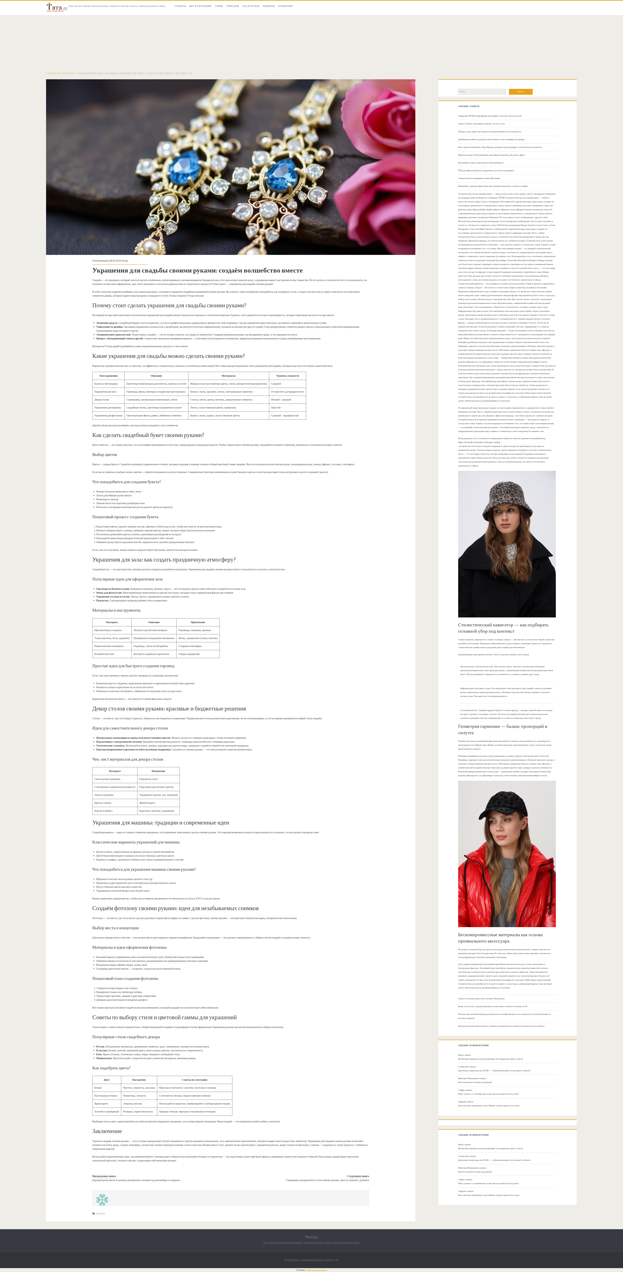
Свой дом (232, 6)
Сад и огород (251, 6)
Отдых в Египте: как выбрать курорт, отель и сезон (481, 123)
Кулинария (285, 6)
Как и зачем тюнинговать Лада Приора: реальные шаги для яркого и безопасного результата (500, 147)
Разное (68, 73)
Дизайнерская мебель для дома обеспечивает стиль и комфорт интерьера (491, 139)
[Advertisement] (311, 39)
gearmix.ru (321, 1270)
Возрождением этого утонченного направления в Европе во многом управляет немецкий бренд (501, 438)
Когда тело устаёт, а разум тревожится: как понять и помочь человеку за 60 (492, 1006)
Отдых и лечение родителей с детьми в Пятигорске (481, 998)
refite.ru (310, 1270)
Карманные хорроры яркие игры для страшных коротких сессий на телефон (493, 186)
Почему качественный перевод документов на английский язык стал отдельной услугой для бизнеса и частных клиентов (504, 1016)
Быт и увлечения (200, 6)
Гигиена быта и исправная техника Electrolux (479, 178)
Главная (180, 6)
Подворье (269, 6)
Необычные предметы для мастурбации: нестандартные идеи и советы (490, 1059)
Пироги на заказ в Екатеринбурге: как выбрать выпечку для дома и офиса (491, 155)
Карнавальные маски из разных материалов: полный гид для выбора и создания (136, 1180)
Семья (219, 6)
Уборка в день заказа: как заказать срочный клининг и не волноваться (489, 131)
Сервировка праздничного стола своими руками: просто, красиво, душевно (327, 1180)
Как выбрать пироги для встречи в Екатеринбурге (481, 162)
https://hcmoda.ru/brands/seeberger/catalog (479, 442)
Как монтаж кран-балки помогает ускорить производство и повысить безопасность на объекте (501, 1026)
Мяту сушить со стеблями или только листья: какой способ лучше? (488, 1094)
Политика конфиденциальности (311, 1260)
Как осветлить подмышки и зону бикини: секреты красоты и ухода (488, 1105)
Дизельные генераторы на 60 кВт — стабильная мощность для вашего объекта (494, 1070)
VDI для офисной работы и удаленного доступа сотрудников (486, 170)
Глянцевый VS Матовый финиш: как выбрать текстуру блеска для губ (490, 116)
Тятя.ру (311, 1237)
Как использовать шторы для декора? (475, 1082)
